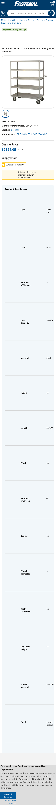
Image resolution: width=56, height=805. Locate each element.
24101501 (16, 129)
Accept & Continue (8, 795)
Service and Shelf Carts (11, 23)
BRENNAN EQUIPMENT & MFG (32, 134)
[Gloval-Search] (51, 13)
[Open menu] (2, 4)
